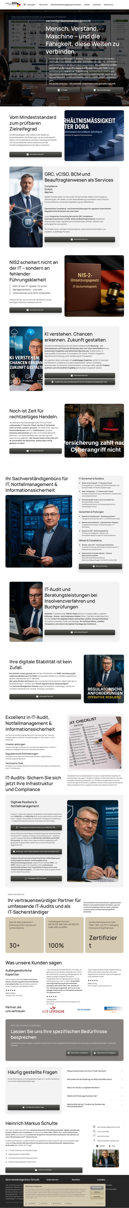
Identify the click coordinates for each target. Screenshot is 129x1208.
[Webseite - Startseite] (13, 4)
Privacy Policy (100, 1204)
